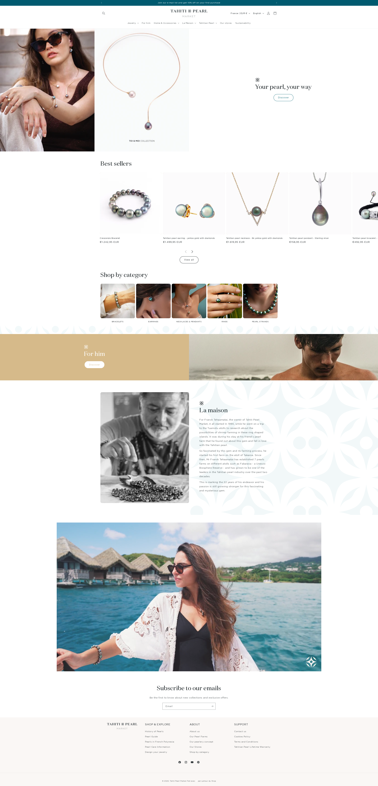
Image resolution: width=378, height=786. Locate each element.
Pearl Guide (151, 736)
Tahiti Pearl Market (178, 781)
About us (195, 731)
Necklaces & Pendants (189, 322)
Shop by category (199, 752)
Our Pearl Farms (199, 736)
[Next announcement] (276, 3)
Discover (283, 97)
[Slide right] (192, 251)
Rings (225, 322)
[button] (103, 13)
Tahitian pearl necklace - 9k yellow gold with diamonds (254, 238)
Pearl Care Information (157, 747)
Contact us (240, 731)
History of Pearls (154, 731)
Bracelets (118, 322)
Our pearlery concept (201, 742)
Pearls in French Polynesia (159, 742)
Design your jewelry (156, 752)
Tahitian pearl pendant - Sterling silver (309, 238)
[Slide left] (186, 251)
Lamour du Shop (208, 781)
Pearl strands (260, 322)
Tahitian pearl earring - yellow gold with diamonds (189, 238)
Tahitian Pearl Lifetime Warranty (252, 747)
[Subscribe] (212, 706)
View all (189, 259)
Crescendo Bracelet (110, 238)
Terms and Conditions (246, 742)
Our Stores (196, 747)
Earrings (153, 322)
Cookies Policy (242, 736)
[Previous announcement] (101, 3)
